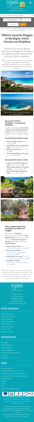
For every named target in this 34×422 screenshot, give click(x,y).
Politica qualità (6, 378)
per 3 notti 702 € (16, 173)
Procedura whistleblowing (10, 389)
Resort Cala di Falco (8, 321)
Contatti (4, 355)
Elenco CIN (5, 358)
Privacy (3, 381)
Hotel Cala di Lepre (7, 327)
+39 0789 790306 (17, 8)
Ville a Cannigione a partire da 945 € (17, 247)
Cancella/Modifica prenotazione (12, 371)
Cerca (22, 24)
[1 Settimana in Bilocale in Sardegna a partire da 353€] (17, 187)
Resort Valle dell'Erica (8, 316)
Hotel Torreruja (6, 324)
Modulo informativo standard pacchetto (14, 376)
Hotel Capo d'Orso (7, 314)
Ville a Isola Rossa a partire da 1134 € (17, 257)
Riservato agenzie (7, 368)
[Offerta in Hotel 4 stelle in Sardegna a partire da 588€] (17, 81)
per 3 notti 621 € (16, 147)
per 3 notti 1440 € (16, 165)
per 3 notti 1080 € (18, 169)
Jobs (2, 386)
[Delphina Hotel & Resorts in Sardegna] (17, 290)
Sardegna (8, 28)
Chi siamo (4, 342)
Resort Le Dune (6, 329)
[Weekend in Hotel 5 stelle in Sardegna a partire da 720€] (17, 104)
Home (3, 28)
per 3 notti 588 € (12, 155)
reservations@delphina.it (17, 10)
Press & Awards (6, 345)
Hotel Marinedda (7, 319)
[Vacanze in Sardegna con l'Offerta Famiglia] (17, 210)
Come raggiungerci (7, 350)
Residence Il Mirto (7, 332)
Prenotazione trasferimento (10, 353)
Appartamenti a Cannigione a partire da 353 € (17, 253)
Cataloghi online (6, 347)
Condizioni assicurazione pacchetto (13, 373)
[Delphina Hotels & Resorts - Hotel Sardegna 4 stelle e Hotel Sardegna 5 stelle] (13, 6)
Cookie (3, 384)
